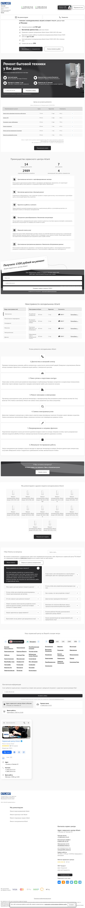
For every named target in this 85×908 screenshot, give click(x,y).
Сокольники (48, 666)
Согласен (71, 904)
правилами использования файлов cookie (56, 904)
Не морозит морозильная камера (32, 321)
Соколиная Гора (74, 662)
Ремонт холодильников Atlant (19, 821)
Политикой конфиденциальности (56, 699)
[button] (5, 641)
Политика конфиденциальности (42, 898)
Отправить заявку (31, 90)
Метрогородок (74, 655)
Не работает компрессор (32, 314)
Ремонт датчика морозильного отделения (12, 130)
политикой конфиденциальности (49, 291)
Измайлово (48, 655)
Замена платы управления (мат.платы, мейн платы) (14, 113)
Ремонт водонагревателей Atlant (19, 811)
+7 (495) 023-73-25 (28, 7)
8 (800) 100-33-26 (63, 841)
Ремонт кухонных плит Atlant (18, 814)
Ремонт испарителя (7, 126)
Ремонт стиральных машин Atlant (20, 818)
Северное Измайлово (60, 662)
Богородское (49, 646)
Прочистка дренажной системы (10, 135)
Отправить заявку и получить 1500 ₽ (42, 288)
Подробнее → (74, 314)
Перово (72, 658)
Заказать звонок (42, 472)
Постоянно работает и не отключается (33, 328)
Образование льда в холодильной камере (32, 336)
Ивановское (73, 650)
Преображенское (50, 662)
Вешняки (60, 646)
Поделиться (59, 882)
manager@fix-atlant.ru (64, 849)
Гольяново (60, 650)
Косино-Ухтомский (60, 654)
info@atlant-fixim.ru (63, 845)
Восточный (73, 646)
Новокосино (61, 658)
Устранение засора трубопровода (10, 122)
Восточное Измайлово (48, 650)
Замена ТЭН (6, 117)
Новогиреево (49, 658)
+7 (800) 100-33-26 (41, 7)
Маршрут (8, 752)
